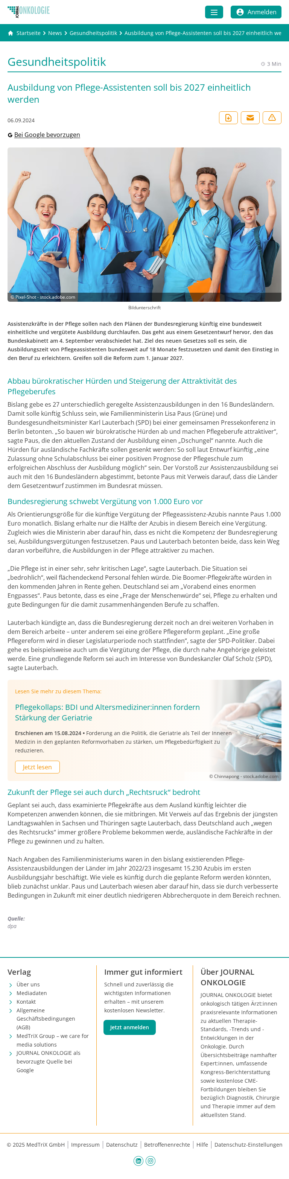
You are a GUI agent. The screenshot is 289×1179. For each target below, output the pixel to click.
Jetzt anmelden (129, 1027)
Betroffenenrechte (167, 1144)
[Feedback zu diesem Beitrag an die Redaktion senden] (272, 117)
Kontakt (26, 1001)
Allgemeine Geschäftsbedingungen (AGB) (46, 1019)
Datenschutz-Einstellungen (248, 1144)
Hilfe (202, 1144)
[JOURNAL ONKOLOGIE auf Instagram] (150, 1161)
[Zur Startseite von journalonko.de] (29, 12)
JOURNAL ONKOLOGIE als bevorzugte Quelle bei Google (49, 1061)
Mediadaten (32, 993)
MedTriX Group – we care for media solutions (53, 1040)
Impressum (85, 1144)
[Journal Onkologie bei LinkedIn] (138, 1161)
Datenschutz (122, 1144)
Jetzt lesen (37, 767)
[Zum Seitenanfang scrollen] (275, 1165)
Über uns (28, 984)
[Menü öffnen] (214, 12)
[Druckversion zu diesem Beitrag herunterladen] (228, 117)
